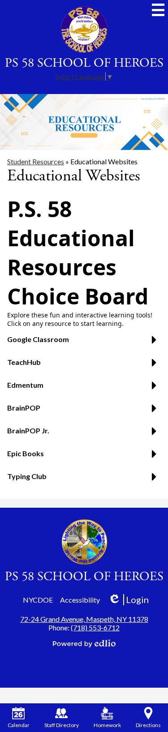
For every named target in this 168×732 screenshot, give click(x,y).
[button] (84, 343)
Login (128, 599)
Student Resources (35, 161)
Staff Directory (61, 725)
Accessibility (80, 599)
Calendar (19, 725)
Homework (107, 725)
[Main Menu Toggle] (158, 10)
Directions (148, 725)
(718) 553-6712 (95, 627)
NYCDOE (38, 599)
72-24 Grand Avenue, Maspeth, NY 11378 (84, 619)
